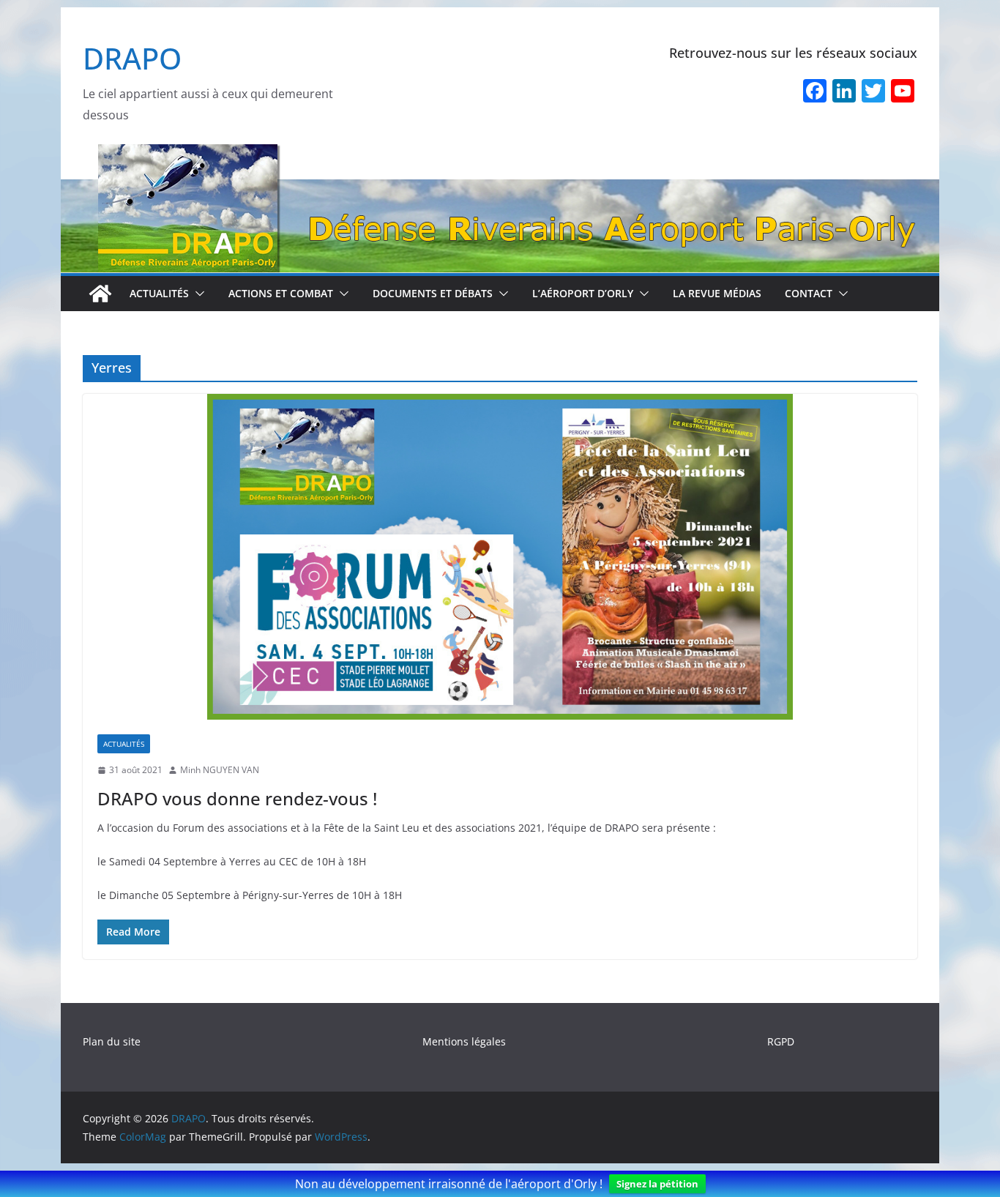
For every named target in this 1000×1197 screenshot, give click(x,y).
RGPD (780, 1041)
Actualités (159, 293)
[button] (197, 293)
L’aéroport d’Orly (582, 293)
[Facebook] (814, 92)
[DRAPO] (500, 154)
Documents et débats (433, 293)
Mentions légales (464, 1041)
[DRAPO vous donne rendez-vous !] (500, 557)
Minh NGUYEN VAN (219, 770)
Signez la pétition (657, 1183)
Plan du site (112, 1041)
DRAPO (132, 58)
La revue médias (717, 293)
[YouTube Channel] (902, 92)
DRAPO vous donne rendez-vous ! (237, 798)
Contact (808, 293)
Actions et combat (280, 293)
